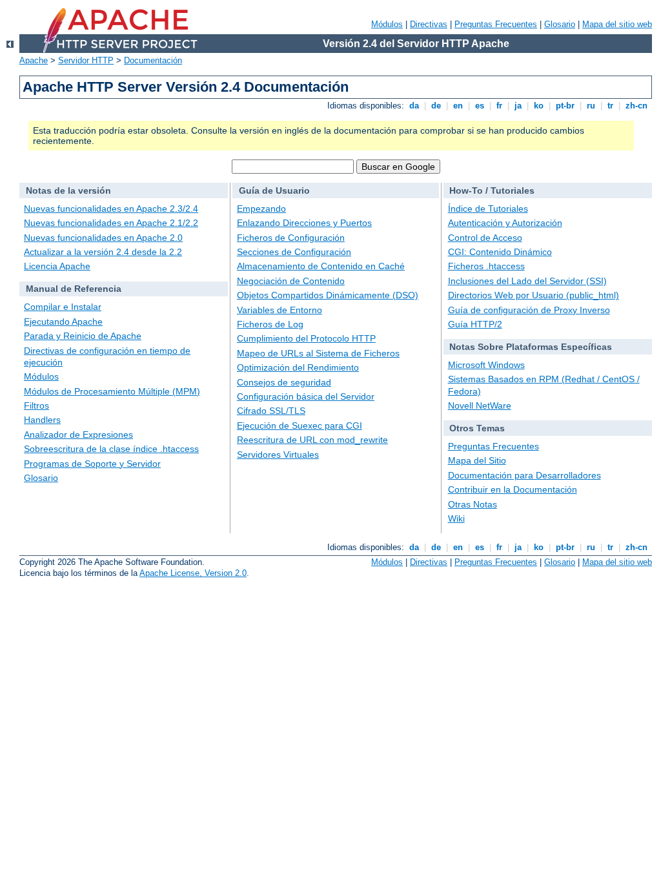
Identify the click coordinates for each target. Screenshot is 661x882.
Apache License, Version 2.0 (193, 573)
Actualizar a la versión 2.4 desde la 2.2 (103, 252)
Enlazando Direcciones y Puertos (304, 223)
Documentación (153, 60)
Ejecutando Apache (63, 321)
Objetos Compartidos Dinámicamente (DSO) (327, 295)
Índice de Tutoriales (488, 208)
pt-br (565, 105)
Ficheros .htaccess (486, 266)
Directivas (428, 24)
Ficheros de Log (270, 324)
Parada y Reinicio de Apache (82, 336)
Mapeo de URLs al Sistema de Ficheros (318, 353)
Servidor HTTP (86, 60)
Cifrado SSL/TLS (271, 410)
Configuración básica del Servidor (305, 396)
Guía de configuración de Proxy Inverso (529, 310)
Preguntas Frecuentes (495, 24)
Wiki (456, 518)
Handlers (42, 420)
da (414, 105)
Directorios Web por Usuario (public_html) (533, 295)
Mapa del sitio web (617, 24)
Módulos (387, 24)
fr (499, 105)
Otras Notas (472, 504)
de (436, 105)
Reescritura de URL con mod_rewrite (312, 440)
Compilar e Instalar (62, 307)
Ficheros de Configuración (291, 237)
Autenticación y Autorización (505, 223)
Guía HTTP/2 (475, 324)
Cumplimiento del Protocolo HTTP (306, 338)
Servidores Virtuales (278, 454)
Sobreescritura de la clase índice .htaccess (111, 449)
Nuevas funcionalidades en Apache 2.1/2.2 (111, 223)
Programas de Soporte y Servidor (92, 463)
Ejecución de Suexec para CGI (299, 425)
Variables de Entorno (279, 310)
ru (591, 105)
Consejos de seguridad (284, 382)
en (458, 105)
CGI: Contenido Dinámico (500, 252)
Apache (33, 60)
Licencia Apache (57, 266)
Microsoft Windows (486, 365)
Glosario (559, 24)
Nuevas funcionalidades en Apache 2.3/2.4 (111, 208)
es (480, 105)
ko (538, 105)
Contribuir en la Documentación (512, 489)
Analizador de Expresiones (78, 434)
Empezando (261, 208)
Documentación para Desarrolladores (524, 475)
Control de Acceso (485, 237)
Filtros (36, 405)
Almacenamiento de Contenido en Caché (321, 266)
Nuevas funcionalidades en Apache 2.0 (103, 237)
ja (518, 105)
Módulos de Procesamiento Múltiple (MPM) (112, 391)
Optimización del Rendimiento (298, 367)
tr (610, 105)
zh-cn (636, 105)
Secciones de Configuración (294, 252)
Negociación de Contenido (291, 281)
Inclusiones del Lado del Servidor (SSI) (527, 281)
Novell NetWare (479, 405)
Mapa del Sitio (477, 460)
